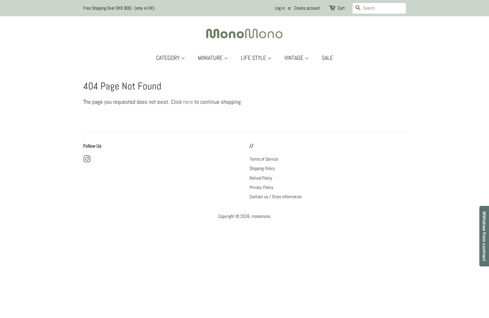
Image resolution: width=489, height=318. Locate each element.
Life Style (254, 58)
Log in (280, 8)
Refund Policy (260, 178)
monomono (260, 216)
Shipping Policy (262, 168)
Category (168, 58)
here (188, 101)
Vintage (294, 58)
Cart (341, 8)
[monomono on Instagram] (86, 160)
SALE (327, 58)
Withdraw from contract (484, 236)
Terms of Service (263, 159)
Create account (307, 8)
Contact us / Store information (275, 197)
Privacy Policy (261, 187)
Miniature (211, 58)
